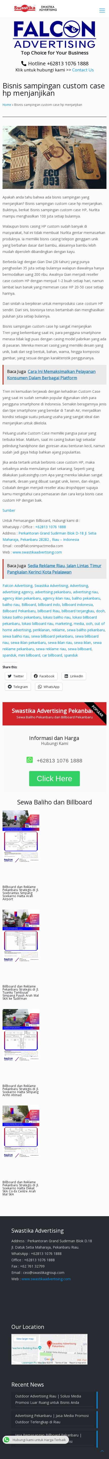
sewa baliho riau (16, 636)
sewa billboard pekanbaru (52, 636)
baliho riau (11, 604)
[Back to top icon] (102, 1451)
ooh (89, 623)
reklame (58, 629)
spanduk (9, 655)
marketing (63, 623)
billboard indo (49, 604)
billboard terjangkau (78, 610)
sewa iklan (82, 642)
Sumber (9, 510)
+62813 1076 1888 (50, 526)
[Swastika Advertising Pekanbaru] (54, 7)
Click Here (54, 778)
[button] (54, 34)
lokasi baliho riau (56, 617)
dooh (100, 610)
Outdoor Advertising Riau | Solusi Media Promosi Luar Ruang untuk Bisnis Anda (48, 1399)
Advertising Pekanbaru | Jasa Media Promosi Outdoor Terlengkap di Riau (52, 1418)
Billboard (29, 604)
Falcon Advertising (17, 585)
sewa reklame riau (51, 648)
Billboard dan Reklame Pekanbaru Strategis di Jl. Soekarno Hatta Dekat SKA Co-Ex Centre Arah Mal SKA (21, 1188)
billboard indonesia (77, 604)
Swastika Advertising (51, 585)
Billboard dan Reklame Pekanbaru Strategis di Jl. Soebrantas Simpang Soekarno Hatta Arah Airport (21, 893)
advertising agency (18, 591)
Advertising (79, 585)
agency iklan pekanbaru (22, 598)
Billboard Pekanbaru (19, 610)
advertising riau (85, 591)
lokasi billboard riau (37, 623)
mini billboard (29, 655)
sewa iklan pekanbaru (28, 642)
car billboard (52, 655)
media (79, 623)
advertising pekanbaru (53, 591)
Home (7, 105)
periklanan (41, 629)
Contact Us (83, 70)
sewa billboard (80, 648)
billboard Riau (49, 610)
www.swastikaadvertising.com (37, 552)
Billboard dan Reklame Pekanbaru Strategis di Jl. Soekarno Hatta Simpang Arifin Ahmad (21, 1090)
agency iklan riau (56, 598)
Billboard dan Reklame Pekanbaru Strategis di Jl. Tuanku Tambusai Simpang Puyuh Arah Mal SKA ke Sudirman (21, 992)
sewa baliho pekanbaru (86, 629)
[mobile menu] (102, 10)
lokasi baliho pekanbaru (22, 617)
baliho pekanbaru (86, 598)
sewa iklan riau (60, 642)
